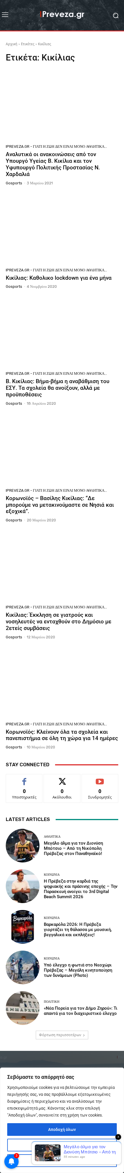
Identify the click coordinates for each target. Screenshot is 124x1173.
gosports (14, 183)
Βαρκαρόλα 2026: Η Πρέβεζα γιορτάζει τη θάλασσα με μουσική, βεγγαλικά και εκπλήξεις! (78, 929)
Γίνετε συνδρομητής (100, 780)
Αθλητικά (52, 836)
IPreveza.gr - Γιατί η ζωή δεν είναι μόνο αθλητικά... (56, 146)
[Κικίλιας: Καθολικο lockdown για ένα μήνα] (62, 228)
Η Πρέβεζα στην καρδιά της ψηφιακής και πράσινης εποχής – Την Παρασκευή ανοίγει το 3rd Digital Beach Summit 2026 (80, 889)
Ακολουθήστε (62, 778)
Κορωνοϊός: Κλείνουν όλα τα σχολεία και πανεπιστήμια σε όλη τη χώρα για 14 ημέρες (62, 735)
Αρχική (11, 43)
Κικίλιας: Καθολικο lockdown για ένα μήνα (59, 278)
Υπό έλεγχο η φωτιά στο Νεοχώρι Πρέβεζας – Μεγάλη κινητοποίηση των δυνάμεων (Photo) (78, 970)
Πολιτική (51, 1001)
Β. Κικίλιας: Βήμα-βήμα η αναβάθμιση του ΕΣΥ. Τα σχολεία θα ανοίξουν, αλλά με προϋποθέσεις (57, 388)
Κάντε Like (24, 778)
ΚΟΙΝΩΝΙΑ (52, 874)
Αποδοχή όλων (62, 1129)
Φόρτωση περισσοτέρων (60, 1034)
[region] (62, 1120)
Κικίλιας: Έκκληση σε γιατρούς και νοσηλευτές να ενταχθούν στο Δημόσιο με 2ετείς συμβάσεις (58, 621)
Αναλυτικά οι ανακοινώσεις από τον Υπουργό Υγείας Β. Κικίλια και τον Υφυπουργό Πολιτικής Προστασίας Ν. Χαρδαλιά (53, 164)
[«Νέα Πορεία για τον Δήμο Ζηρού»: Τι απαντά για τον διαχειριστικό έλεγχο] (23, 1008)
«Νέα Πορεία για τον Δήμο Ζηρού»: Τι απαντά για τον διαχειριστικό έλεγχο (80, 1011)
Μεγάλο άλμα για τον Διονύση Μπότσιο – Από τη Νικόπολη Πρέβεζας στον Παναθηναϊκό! (73, 848)
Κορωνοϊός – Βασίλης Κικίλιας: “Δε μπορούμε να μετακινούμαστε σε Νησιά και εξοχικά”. (60, 505)
